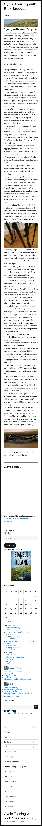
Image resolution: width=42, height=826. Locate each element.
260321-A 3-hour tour (15, 657)
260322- (9, 652)
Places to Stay (11, 781)
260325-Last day (13, 637)
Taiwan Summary (13, 628)
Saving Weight (11, 796)
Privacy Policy (31, 819)
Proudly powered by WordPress (14, 821)
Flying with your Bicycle (15, 767)
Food (7, 791)
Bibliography (10, 806)
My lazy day (8, 674)
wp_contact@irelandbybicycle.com (18, 713)
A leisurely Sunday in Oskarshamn (17, 679)
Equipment (10, 777)
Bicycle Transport (12, 762)
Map (5, 737)
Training (8, 786)
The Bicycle (9, 757)
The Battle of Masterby (13, 672)
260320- (9, 662)
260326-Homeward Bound (17, 632)
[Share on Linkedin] (9, 533)
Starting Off (10, 801)
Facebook (9, 701)
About (7, 747)
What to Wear (11, 772)
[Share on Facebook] (5, 533)
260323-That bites (13, 648)
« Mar (10, 621)
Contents (8, 742)
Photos (7, 732)
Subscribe (10, 545)
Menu (7, 15)
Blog (6, 727)
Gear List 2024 (11, 752)
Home (6, 722)
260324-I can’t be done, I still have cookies (20, 642)
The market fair (10, 675)
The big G (8, 677)
